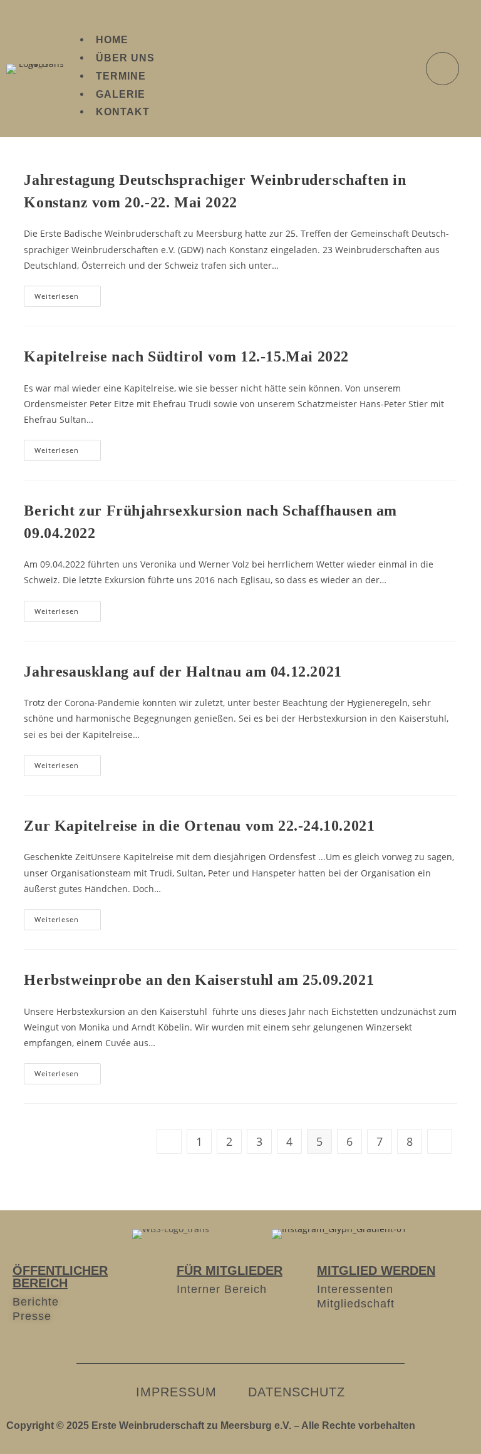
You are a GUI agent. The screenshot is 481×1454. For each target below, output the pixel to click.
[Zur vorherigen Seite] (169, 1141)
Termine (121, 76)
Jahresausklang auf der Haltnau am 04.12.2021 (182, 671)
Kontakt (123, 111)
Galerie (120, 94)
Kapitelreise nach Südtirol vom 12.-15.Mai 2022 (186, 356)
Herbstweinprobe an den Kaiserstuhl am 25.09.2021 (199, 980)
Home (112, 39)
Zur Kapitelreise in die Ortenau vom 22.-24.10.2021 (199, 826)
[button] (239, 14)
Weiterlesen (67, 293)
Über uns (125, 58)
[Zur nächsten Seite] (439, 1141)
